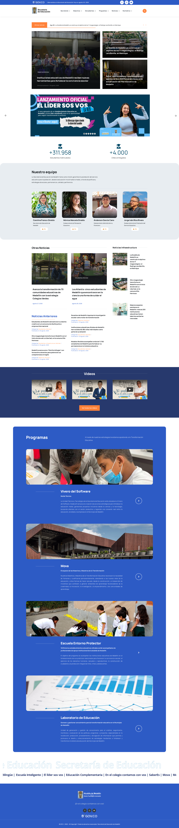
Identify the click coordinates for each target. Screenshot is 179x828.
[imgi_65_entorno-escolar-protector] (89, 602)
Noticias (48, 329)
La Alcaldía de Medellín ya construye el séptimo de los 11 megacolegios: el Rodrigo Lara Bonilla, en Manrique (124, 50)
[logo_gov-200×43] (89, 815)
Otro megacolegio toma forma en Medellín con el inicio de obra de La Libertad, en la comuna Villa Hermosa (49, 338)
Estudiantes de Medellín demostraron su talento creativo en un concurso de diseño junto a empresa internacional (49, 324)
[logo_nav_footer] (89, 792)
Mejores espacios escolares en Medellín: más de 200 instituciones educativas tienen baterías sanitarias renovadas (137, 311)
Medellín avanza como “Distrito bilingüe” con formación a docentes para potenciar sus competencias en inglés (48, 352)
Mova (65, 566)
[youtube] (131, 2)
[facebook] (122, 2)
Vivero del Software (75, 491)
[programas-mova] (89, 524)
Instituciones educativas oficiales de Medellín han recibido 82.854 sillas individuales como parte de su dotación (87, 329)
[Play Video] (49, 389)
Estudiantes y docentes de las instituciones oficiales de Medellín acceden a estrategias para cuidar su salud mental (88, 25)
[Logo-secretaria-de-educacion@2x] (41, 7)
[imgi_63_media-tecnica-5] (89, 450)
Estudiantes (42, 329)
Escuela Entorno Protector (81, 643)
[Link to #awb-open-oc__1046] (145, 11)
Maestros (41, 357)
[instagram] (126, 2)
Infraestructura (50, 343)
